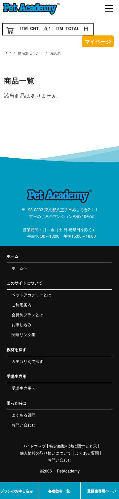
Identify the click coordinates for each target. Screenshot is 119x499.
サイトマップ (34, 446)
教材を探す (16, 349)
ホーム (13, 256)
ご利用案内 (21, 304)
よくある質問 (23, 415)
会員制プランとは (27, 314)
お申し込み (21, 324)
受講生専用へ (23, 388)
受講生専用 (16, 376)
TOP (7, 53)
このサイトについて (24, 283)
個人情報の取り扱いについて (45, 453)
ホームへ (19, 268)
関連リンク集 (23, 334)
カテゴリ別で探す (27, 361)
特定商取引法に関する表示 (73, 446)
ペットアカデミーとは (31, 294)
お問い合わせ (23, 424)
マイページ (98, 41)
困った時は (16, 403)
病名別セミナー (30, 53)
